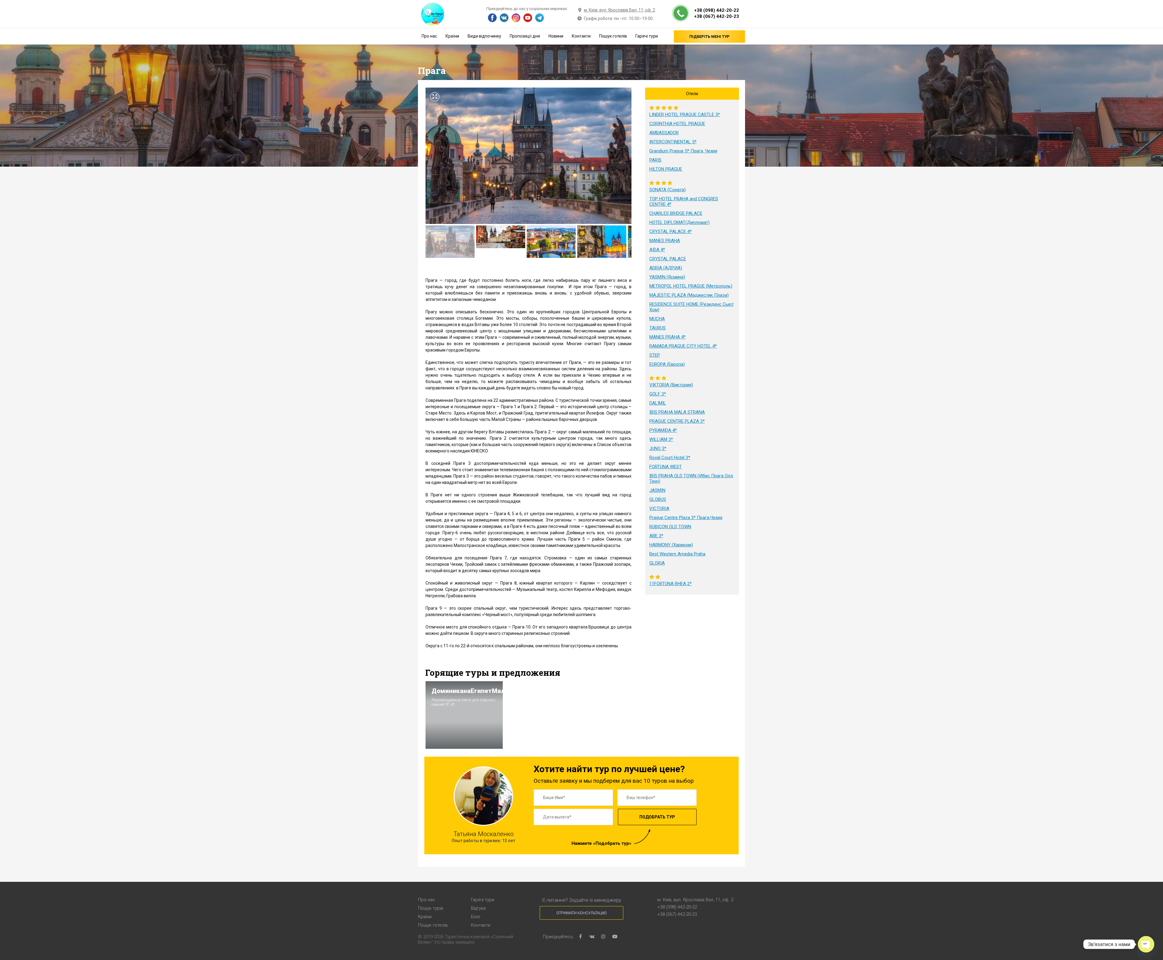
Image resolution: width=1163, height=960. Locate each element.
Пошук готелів (613, 36)
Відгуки (478, 908)
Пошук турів (430, 908)
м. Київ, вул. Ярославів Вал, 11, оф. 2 (619, 10)
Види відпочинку (484, 36)
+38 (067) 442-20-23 (716, 16)
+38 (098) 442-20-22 (716, 10)
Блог (476, 916)
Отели (692, 93)
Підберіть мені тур (709, 36)
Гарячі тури (646, 36)
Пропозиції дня (525, 36)
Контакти (581, 36)
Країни (452, 36)
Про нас (429, 36)
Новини (555, 36)
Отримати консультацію (581, 913)
